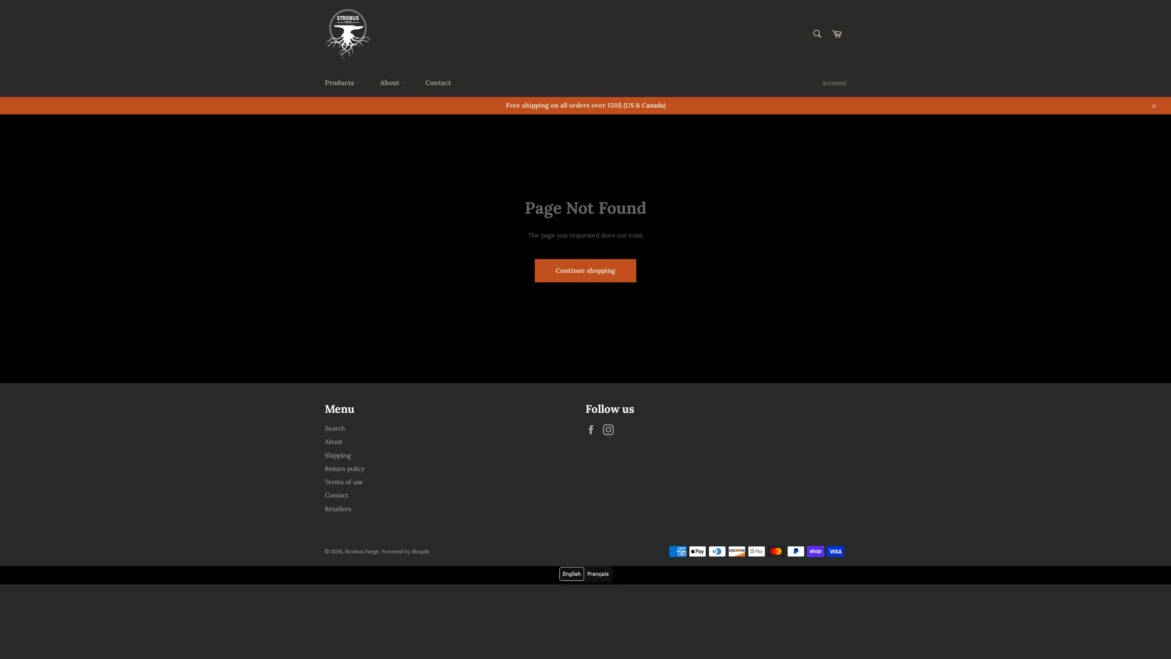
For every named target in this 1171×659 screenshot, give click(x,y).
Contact (438, 82)
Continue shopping (585, 270)
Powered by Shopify (405, 551)
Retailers (338, 509)
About (390, 82)
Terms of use (344, 482)
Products (340, 82)
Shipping (338, 455)
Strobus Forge (362, 551)
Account (834, 83)
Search (335, 428)
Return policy (345, 469)
